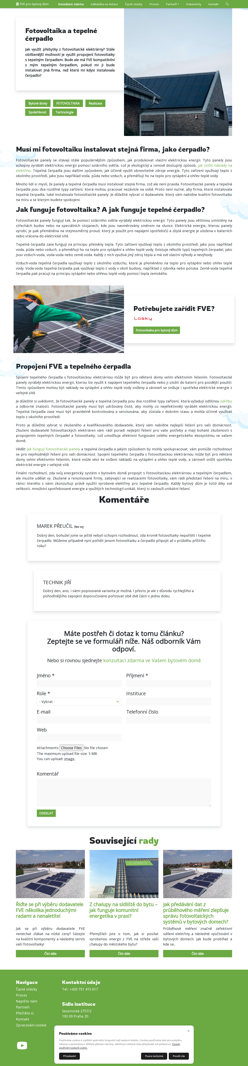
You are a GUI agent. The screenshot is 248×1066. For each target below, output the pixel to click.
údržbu (226, 401)
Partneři (171, 4)
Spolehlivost (37, 112)
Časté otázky (133, 4)
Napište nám (26, 1001)
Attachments (48, 747)
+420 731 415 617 (84, 989)
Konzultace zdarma (71, 4)
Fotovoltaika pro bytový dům (156, 330)
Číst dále (50, 953)
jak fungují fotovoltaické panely (53, 449)
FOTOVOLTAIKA (68, 103)
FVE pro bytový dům (34, 4)
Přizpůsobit (69, 1056)
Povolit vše (179, 1056)
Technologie (64, 112)
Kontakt (213, 4)
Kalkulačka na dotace (104, 4)
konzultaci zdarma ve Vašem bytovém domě (152, 660)
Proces (154, 4)
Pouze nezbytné (154, 1056)
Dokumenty (193, 4)
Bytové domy (37, 103)
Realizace (95, 103)
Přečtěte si (25, 1013)
